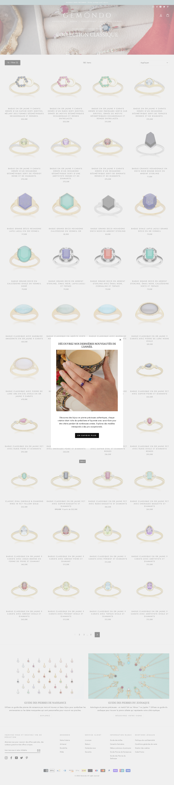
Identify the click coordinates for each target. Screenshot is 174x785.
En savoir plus (87, 435)
